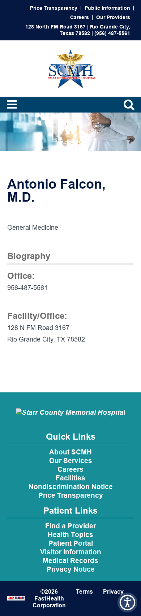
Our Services (70, 461)
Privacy (113, 591)
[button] (127, 602)
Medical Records (70, 560)
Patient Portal (70, 543)
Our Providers (113, 17)
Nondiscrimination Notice (71, 486)
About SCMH (70, 452)
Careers (79, 17)
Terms (84, 591)
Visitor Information (70, 552)
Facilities (70, 478)
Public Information (107, 8)
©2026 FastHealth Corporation (49, 598)
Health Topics (70, 534)
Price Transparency (53, 8)
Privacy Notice (71, 569)
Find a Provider (70, 526)
